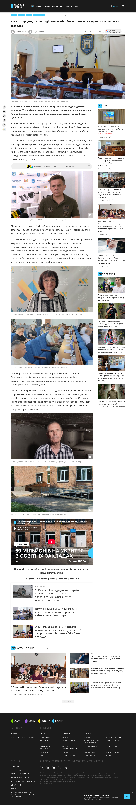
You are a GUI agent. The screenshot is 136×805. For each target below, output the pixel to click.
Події (42, 733)
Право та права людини (47, 747)
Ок (127, 797)
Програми (15, 789)
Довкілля (44, 741)
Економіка (45, 737)
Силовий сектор (91, 746)
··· (103, 6)
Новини (39, 6)
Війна (47, 6)
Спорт (77, 6)
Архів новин (16, 770)
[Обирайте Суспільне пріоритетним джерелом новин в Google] (4, 129)
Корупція (66, 733)
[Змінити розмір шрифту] (124, 32)
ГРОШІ (29, 15)
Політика (44, 752)
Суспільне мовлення (20, 774)
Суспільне (69, 779)
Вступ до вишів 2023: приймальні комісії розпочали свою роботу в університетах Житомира (56, 612)
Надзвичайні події (113, 737)
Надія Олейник (38, 32)
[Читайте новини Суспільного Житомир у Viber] (60, 768)
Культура (68, 6)
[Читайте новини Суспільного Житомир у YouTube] (54, 768)
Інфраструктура (112, 741)
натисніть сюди (70, 781)
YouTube (74, 578)
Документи (16, 785)
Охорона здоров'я (70, 741)
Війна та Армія (68, 756)
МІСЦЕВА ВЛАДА (39, 15)
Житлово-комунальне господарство (94, 742)
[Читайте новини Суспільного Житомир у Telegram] (66, 768)
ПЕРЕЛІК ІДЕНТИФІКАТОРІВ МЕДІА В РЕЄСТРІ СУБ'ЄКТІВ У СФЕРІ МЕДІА (22, 794)
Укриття (21, 15)
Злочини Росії (90, 752)
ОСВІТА (14, 15)
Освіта (49, 15)
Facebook (62, 578)
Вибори (87, 737)
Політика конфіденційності (23, 781)
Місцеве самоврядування (62, 15)
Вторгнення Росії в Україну (22, 737)
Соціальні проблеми (114, 752)
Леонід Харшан (21, 32)
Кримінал (88, 733)
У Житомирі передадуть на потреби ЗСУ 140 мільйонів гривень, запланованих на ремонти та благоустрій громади (57, 595)
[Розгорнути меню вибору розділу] (32, 6)
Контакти (15, 767)
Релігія (65, 752)
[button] (4, 107)
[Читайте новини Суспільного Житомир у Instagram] (48, 768)
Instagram (41, 578)
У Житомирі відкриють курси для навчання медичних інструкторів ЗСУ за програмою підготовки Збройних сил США (58, 631)
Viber (52, 578)
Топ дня (109, 756)
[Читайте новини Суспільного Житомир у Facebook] (42, 768)
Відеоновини (90, 756)
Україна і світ (57, 6)
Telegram (29, 578)
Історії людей (111, 746)
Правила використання (21, 778)
